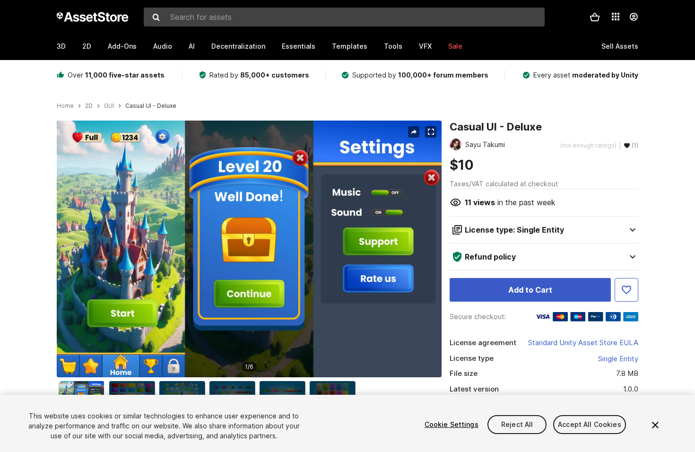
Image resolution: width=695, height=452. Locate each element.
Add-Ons (122, 46)
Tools (393, 46)
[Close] (655, 425)
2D (86, 46)
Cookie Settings (451, 424)
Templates (349, 46)
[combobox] (344, 17)
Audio (162, 46)
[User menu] (633, 17)
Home (65, 106)
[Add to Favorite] (626, 290)
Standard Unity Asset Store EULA (583, 342)
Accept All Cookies (589, 424)
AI (192, 46)
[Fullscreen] (430, 132)
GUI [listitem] (109, 106)
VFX (425, 46)
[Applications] (615, 16)
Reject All (517, 424)
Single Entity (618, 358)
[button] (594, 17)
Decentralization (238, 46)
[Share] (413, 132)
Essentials (298, 46)
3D (61, 46)
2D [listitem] (89, 106)
